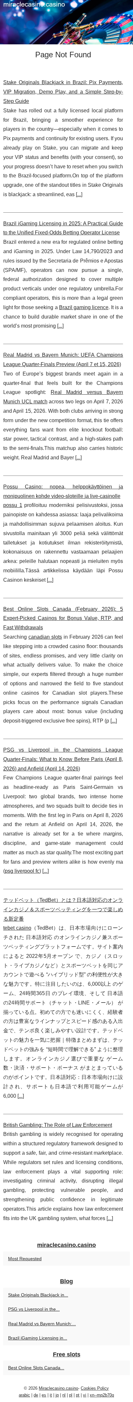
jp (57, 1395)
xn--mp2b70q (102, 1395)
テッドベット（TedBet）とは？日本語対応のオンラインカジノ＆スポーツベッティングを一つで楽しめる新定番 (63, 909)
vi (84, 1395)
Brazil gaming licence (83, 307)
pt (77, 1395)
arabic (24, 1395)
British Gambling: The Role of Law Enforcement (57, 1125)
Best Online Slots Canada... (36, 1367)
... (79, 194)
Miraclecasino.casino (58, 1388)
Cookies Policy (95, 1388)
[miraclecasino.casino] (66, 22)
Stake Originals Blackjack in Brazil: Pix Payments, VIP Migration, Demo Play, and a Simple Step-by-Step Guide (63, 92)
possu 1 (12, 505)
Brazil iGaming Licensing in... (37, 1337)
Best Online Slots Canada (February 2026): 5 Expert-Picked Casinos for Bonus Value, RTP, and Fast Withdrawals (63, 618)
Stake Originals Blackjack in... (38, 1294)
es (44, 1395)
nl (64, 1395)
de (36, 1395)
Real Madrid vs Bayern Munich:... (42, 1323)
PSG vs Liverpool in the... (34, 1309)
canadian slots (45, 637)
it (51, 1395)
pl (70, 1395)
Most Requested (25, 1258)
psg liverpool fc (22, 871)
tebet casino (17, 928)
